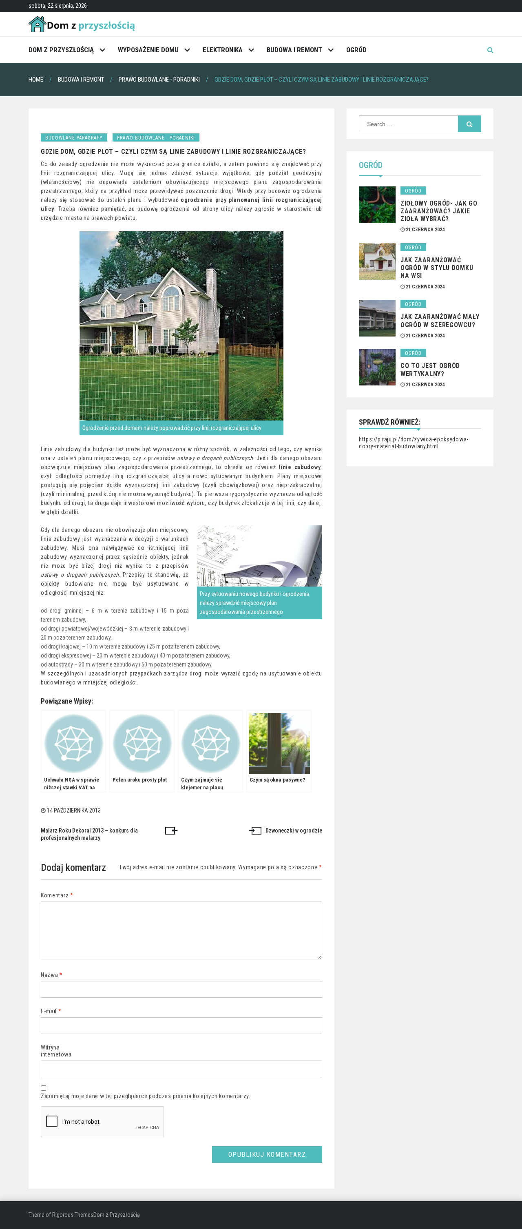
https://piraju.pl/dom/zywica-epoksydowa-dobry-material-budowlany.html (414, 443)
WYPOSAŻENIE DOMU (148, 50)
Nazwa (52, 975)
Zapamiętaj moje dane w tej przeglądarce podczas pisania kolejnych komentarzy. (145, 1096)
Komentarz (57, 895)
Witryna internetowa (56, 1051)
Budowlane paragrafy (74, 138)
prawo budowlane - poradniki (156, 138)
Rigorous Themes (72, 1214)
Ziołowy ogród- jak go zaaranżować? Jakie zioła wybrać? (439, 211)
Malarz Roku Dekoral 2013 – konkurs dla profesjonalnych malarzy (89, 834)
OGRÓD (356, 50)
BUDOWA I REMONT (294, 50)
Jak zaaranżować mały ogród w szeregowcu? (440, 320)
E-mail (51, 1011)
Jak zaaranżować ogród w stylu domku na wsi (436, 267)
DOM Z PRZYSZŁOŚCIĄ (61, 50)
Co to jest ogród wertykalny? (430, 369)
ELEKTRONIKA (223, 50)
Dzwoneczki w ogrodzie (293, 830)
